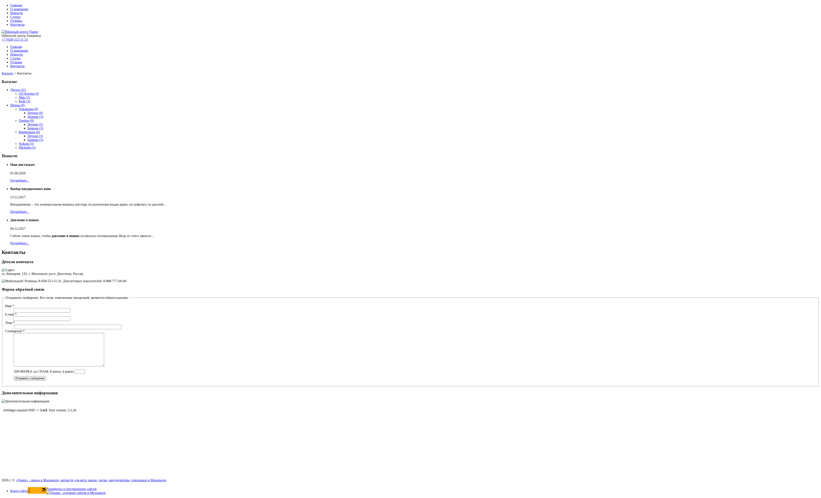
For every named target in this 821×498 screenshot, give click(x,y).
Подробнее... (19, 180)
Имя (9, 306)
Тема (10, 323)
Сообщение (15, 331)
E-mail (11, 314)
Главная (16, 5)
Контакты (17, 24)
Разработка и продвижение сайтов (71, 489)
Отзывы (16, 20)
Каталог (7, 73)
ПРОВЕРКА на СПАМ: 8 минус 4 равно (44, 371)
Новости (16, 13)
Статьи (15, 17)
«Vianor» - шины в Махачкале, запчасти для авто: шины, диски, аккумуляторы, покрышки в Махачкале (91, 480)
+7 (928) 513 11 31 (15, 39)
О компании (19, 9)
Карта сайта (19, 491)
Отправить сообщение (29, 378)
